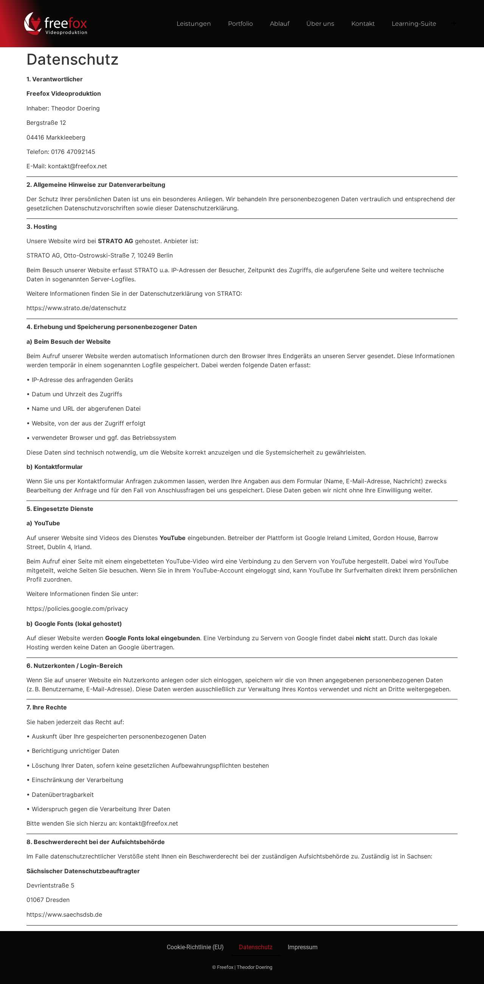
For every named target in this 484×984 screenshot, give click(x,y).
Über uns (320, 23)
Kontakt (363, 23)
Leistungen (194, 23)
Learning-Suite (414, 23)
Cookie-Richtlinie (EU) (195, 947)
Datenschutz (256, 947)
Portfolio (240, 23)
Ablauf (279, 23)
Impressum (303, 947)
